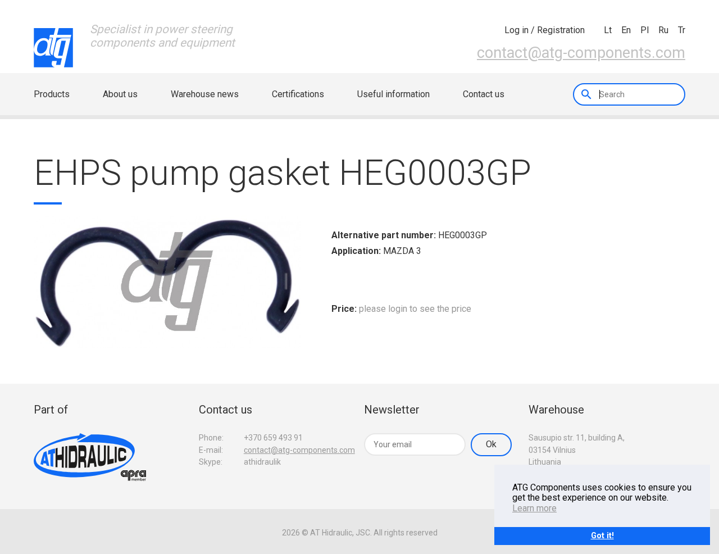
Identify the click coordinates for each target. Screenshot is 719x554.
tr (681, 30)
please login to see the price (415, 308)
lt (608, 30)
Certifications (298, 94)
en (626, 30)
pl (644, 30)
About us (120, 94)
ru (663, 30)
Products (52, 94)
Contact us (483, 94)
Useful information (393, 94)
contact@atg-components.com (581, 53)
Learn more (534, 508)
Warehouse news (205, 94)
